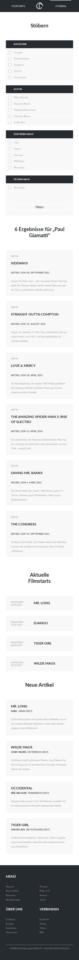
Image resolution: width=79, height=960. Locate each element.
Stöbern (60, 6)
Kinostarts (11, 895)
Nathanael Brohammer (25, 109)
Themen (44, 886)
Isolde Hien (19, 122)
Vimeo (43, 927)
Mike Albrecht (21, 97)
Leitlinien (10, 919)
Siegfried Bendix (22, 103)
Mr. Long (42, 603)
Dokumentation (21, 58)
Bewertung (19, 167)
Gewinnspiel (20, 77)
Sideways (19, 263)
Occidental (21, 788)
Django (41, 623)
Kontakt (10, 923)
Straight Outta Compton (34, 314)
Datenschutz (12, 932)
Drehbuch (19, 64)
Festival (17, 70)
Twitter (43, 923)
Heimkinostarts (13, 899)
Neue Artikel (39, 685)
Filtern (39, 207)
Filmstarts (18, 6)
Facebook (44, 919)
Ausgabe (18, 52)
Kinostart (18, 154)
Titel (16, 142)
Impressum (11, 927)
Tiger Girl (43, 643)
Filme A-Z (45, 890)
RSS (42, 932)
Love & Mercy (23, 365)
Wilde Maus (44, 663)
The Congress (23, 524)
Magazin (10, 886)
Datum (17, 148)
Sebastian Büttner (22, 116)
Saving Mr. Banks (27, 473)
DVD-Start (19, 161)
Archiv (43, 899)
